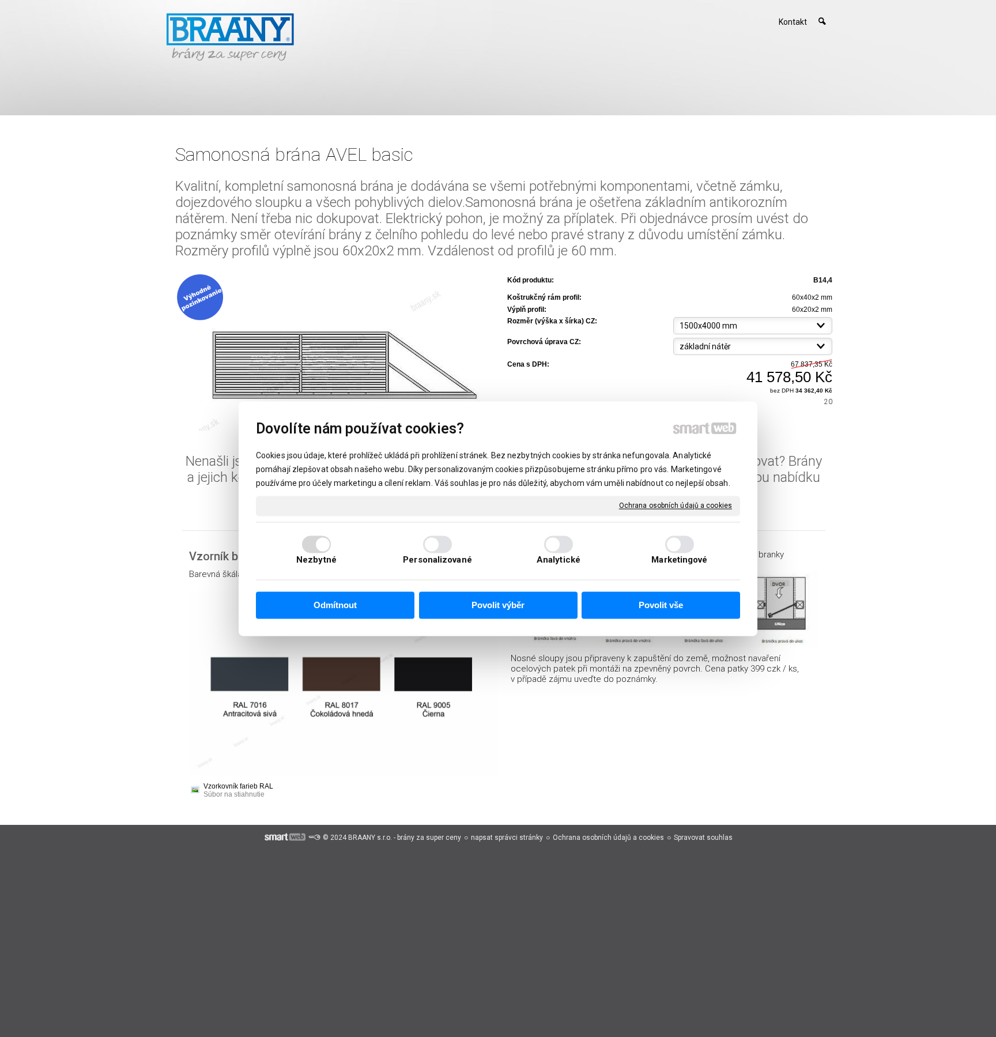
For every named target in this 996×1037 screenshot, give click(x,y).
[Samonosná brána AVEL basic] (337, 352)
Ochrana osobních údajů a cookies (675, 505)
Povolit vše (661, 605)
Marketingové (679, 560)
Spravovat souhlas (703, 838)
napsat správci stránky (507, 838)
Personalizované (437, 560)
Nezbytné (316, 560)
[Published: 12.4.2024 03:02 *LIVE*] (314, 838)
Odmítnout (335, 605)
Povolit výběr (498, 605)
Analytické (558, 560)
